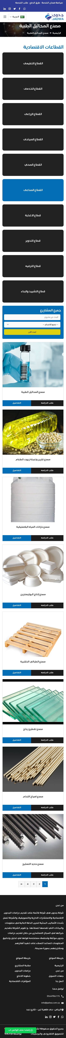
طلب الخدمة (21, 2)
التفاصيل (16, 403)
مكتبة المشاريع (23, 965)
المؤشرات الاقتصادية (20, 981)
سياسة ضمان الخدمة (52, 2)
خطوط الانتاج (24, 976)
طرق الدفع (35, 2)
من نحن (60, 970)
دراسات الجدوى (23, 970)
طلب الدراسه (47, 403)
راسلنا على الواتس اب (19, 1030)
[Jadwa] (54, 17)
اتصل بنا (60, 981)
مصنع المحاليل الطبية (40, 26)
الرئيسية (57, 33)
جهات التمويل (56, 976)
